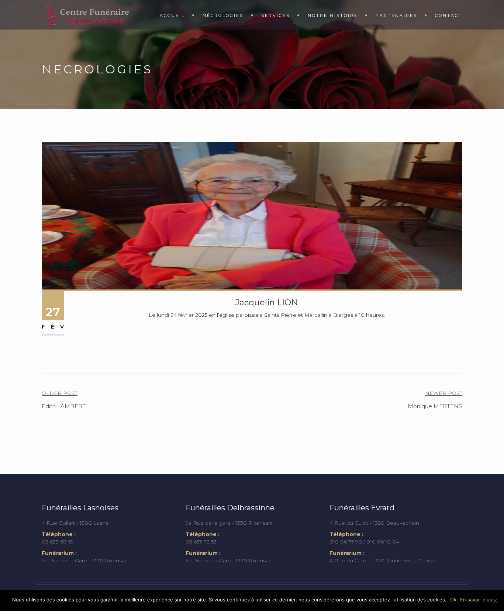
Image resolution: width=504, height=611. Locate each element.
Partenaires (396, 15)
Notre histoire (333, 15)
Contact (448, 15)
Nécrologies (223, 15)
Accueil (172, 15)
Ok (453, 600)
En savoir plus (476, 600)
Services (275, 15)
